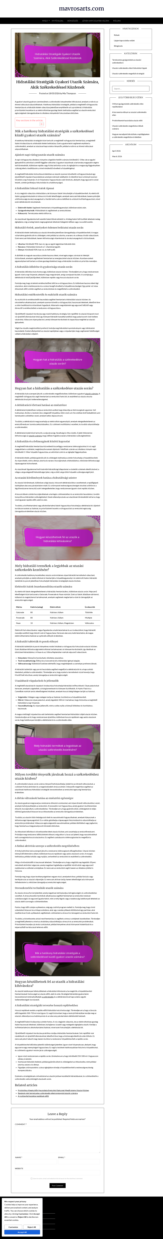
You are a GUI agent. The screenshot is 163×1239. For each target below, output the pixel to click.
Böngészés (73, 21)
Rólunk (117, 21)
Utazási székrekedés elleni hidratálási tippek (129, 68)
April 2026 (116, 151)
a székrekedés (48, 997)
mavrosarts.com (81, 8)
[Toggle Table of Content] (40, 124)
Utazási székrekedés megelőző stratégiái (128, 73)
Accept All (22, 1232)
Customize (13, 1227)
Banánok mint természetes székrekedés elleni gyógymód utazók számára (48, 1093)
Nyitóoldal (57, 21)
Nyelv (45, 21)
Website (19, 1168)
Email (61, 1157)
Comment (21, 1124)
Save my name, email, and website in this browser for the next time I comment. (58, 1178)
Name (18, 1157)
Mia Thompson (69, 93)
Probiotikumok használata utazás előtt (127, 120)
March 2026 (117, 156)
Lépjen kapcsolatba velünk (95, 21)
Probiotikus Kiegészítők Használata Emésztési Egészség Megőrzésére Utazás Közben (53, 1090)
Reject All (32, 1227)
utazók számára (91, 393)
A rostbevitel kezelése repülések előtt (33, 1096)
